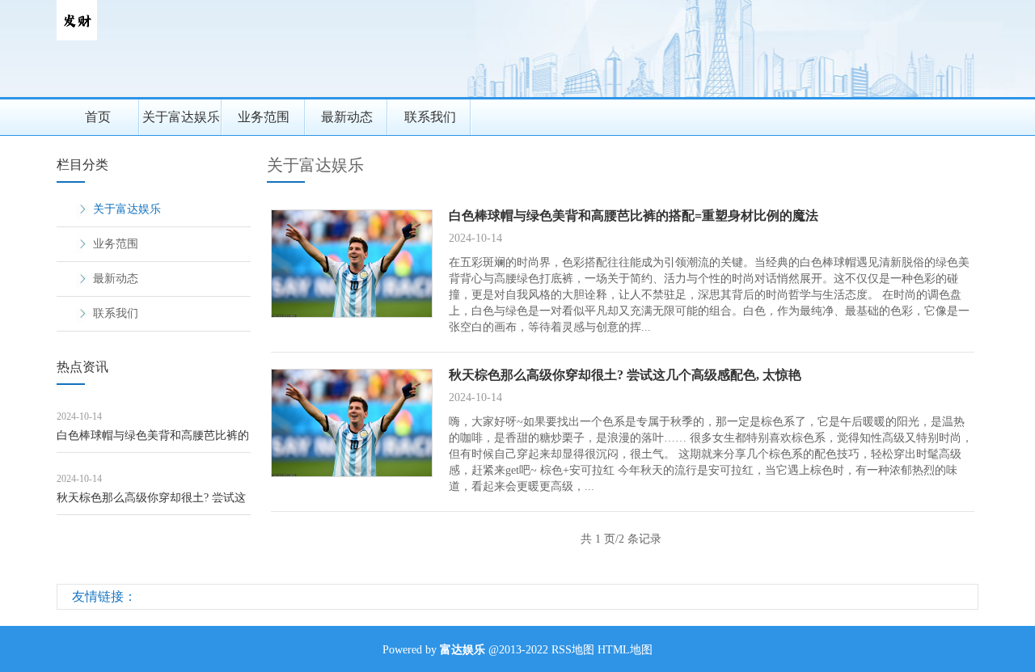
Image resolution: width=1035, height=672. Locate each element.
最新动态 (347, 117)
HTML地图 (625, 650)
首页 (98, 117)
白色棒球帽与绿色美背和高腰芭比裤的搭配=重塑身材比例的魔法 (153, 441)
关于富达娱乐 (181, 117)
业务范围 (263, 117)
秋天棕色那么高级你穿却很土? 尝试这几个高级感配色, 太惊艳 (151, 503)
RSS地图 (572, 650)
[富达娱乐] (77, 37)
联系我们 (430, 117)
